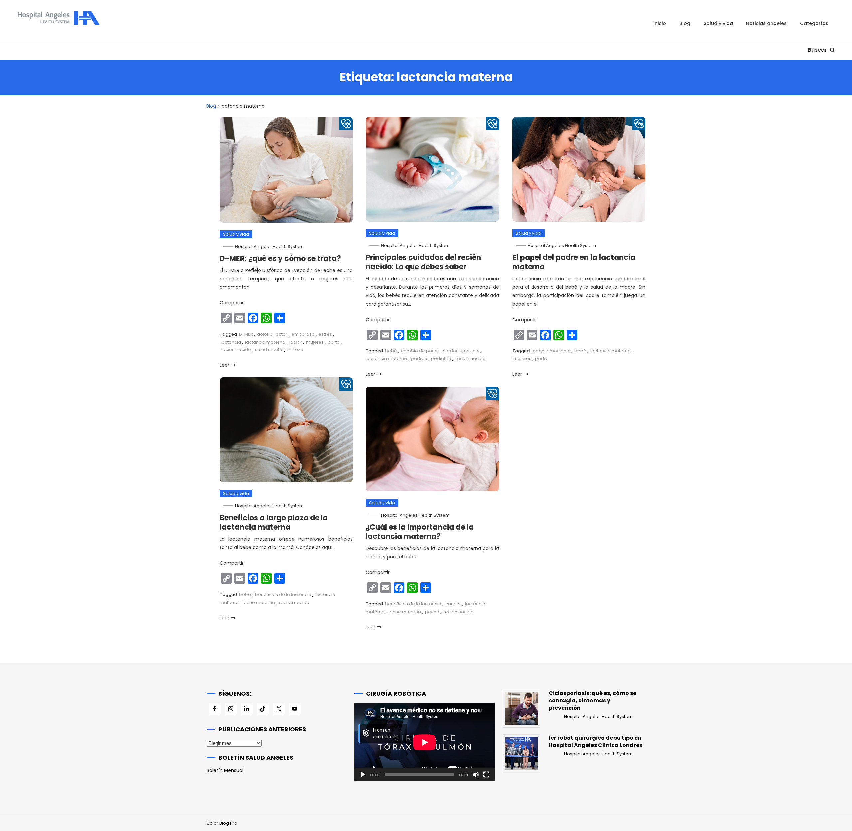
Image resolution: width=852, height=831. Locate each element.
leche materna (259, 602)
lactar (295, 342)
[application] (424, 742)
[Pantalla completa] (486, 774)
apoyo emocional (551, 351)
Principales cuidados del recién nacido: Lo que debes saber (423, 262)
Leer (224, 365)
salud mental (269, 349)
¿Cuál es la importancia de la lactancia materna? (420, 532)
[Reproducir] (363, 774)
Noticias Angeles (766, 23)
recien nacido (294, 602)
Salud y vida (718, 23)
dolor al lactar (272, 334)
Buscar (818, 50)
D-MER (246, 334)
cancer (453, 604)
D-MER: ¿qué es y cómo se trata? (280, 258)
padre (542, 358)
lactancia (231, 342)
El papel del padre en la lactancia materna (573, 262)
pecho (432, 612)
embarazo (303, 334)
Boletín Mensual (225, 770)
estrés (325, 334)
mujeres (315, 342)
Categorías (814, 23)
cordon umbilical (461, 351)
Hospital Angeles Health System (269, 246)
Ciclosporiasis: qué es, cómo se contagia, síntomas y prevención (592, 701)
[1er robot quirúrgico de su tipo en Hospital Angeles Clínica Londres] (521, 753)
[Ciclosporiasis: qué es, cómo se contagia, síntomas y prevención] (521, 709)
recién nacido (236, 349)
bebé (391, 351)
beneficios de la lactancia (283, 594)
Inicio (659, 23)
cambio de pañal (420, 351)
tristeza (295, 349)
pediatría (441, 358)
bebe (245, 594)
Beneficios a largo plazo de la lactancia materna (274, 523)
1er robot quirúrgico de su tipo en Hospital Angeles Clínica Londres (595, 741)
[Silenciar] (475, 774)
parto (334, 342)
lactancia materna (265, 342)
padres (419, 358)
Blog (684, 23)
